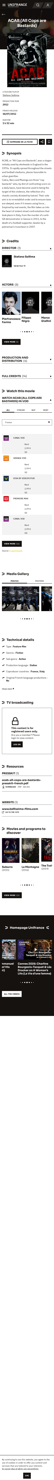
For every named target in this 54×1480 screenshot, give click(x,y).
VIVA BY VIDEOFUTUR (24, 478)
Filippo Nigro (26, 319)
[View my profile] (47, 5)
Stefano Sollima (11, 95)
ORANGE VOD (19, 458)
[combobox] (27, 422)
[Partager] (42, 142)
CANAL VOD (19, 437)
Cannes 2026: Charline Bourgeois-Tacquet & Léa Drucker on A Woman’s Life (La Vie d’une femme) (19, 968)
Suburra (7, 867)
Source (5, 550)
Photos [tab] (14, 581)
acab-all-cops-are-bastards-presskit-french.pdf (21, 781)
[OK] (27, 1475)
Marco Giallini (46, 319)
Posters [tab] (39, 581)
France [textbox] (8, 422)
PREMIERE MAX (20, 498)
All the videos (12, 994)
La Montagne (30, 867)
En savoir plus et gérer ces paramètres (20, 1468)
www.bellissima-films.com (20, 809)
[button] (35, 590)
